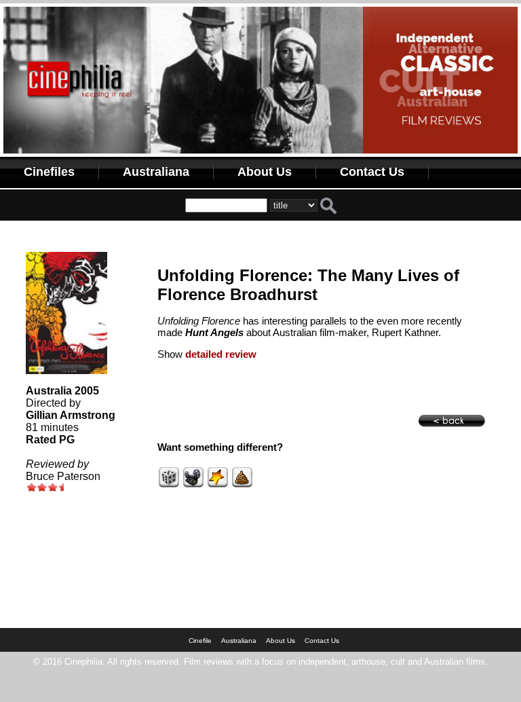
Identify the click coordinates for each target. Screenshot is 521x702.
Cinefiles (49, 172)
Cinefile (200, 640)
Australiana (156, 172)
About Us (264, 172)
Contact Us (372, 172)
